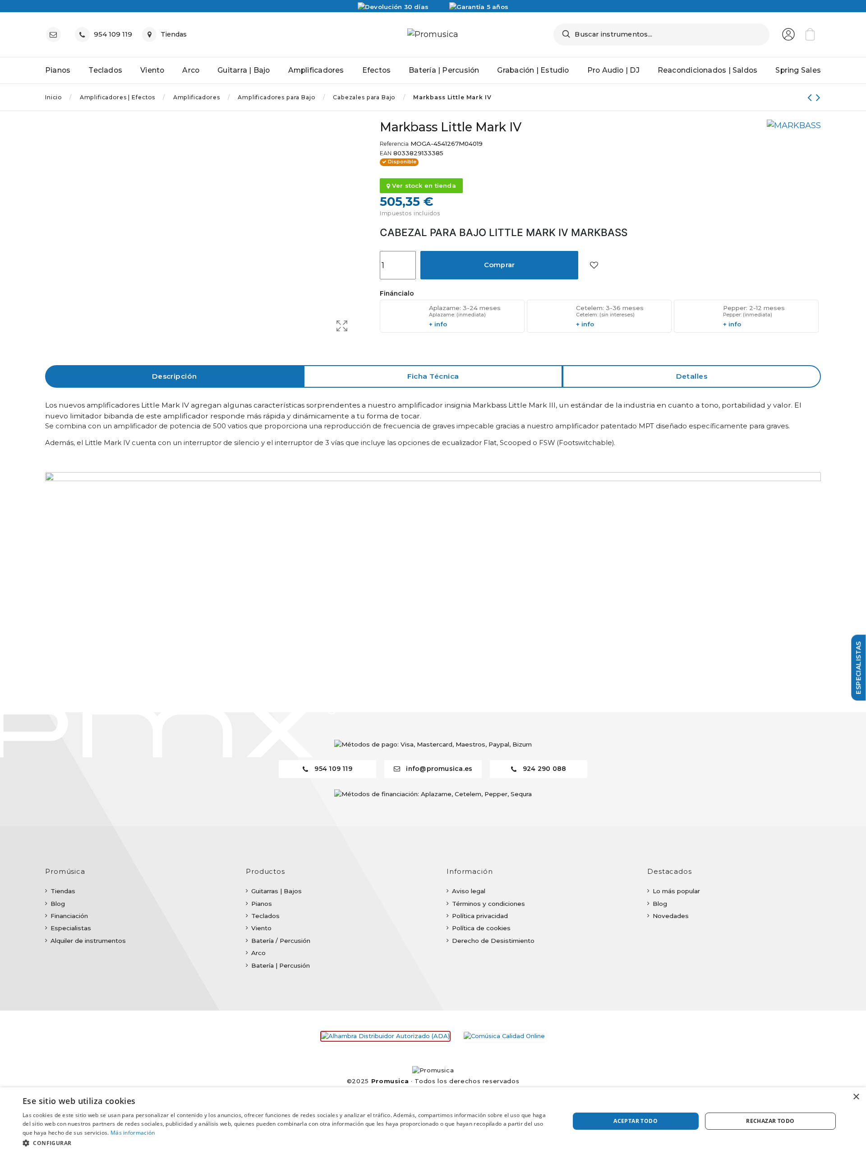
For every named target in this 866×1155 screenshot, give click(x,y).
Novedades (671, 915)
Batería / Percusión (280, 940)
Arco (258, 952)
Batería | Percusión (280, 965)
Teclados (265, 915)
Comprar (499, 265)
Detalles (692, 376)
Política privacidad (480, 915)
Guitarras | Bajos (276, 891)
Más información (133, 1132)
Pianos (261, 903)
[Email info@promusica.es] (55, 34)
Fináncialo (397, 293)
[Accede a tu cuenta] (788, 34)
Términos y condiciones (488, 903)
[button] (288, 1142)
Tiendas (63, 891)
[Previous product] (811, 97)
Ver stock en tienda (423, 185)
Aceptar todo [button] (635, 1121)
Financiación (69, 915)
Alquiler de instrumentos (88, 940)
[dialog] (433, 1121)
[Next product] (818, 97)
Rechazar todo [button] (770, 1121)
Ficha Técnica (433, 376)
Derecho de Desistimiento (493, 940)
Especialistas (71, 928)
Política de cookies (481, 928)
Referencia (394, 144)
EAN (386, 153)
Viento (261, 928)
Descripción (174, 376)
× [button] (855, 1097)
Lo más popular (676, 891)
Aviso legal (468, 891)
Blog (58, 903)
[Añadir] (594, 265)
